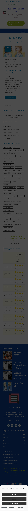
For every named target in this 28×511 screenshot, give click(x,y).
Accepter (14, 494)
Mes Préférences (14, 503)
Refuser (14, 499)
